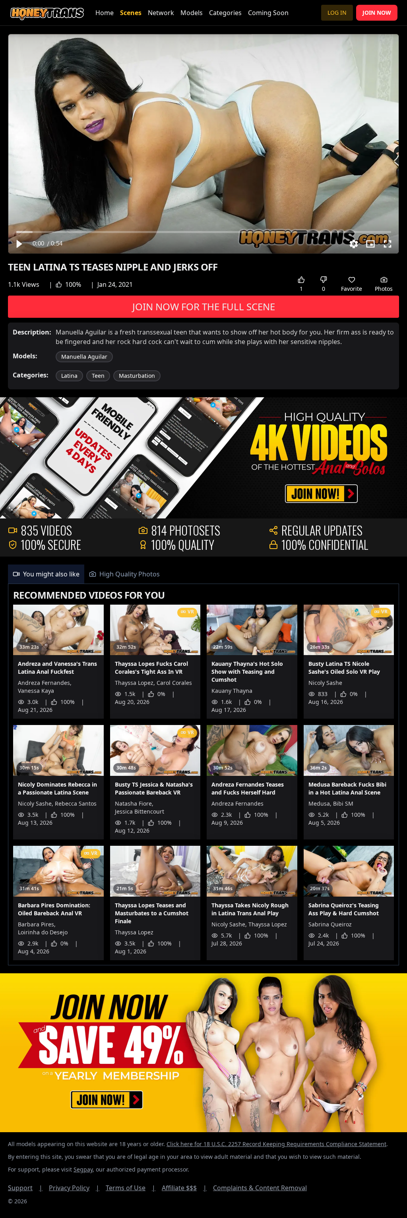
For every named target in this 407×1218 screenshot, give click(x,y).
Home (104, 12)
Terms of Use (130, 1187)
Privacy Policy (74, 1187)
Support (25, 1187)
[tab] (46, 574)
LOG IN (337, 12)
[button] (19, 244)
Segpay (83, 1169)
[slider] (203, 232)
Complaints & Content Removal (260, 1187)
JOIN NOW (376, 12)
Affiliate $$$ (184, 1187)
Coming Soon (268, 12)
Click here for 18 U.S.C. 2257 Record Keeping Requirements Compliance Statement (276, 1144)
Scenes (130, 12)
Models (191, 12)
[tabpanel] (203, 775)
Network (161, 12)
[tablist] (203, 574)
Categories (225, 12)
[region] (203, 144)
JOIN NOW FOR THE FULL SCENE (203, 306)
